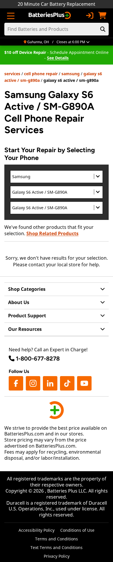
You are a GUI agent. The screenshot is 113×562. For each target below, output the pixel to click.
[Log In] (89, 15)
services (12, 73)
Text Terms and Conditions (56, 547)
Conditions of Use (77, 530)
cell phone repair (41, 73)
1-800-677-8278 (38, 358)
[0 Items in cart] (102, 15)
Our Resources (25, 329)
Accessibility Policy (36, 530)
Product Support (27, 315)
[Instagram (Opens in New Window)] (33, 383)
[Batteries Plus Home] (50, 15)
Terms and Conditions (56, 539)
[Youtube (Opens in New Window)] (84, 383)
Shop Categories (26, 289)
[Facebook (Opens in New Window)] (16, 383)
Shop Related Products (52, 233)
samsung (70, 73)
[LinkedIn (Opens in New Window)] (50, 383)
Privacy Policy (57, 556)
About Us (18, 302)
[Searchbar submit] (103, 29)
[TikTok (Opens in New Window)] (67, 383)
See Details (58, 58)
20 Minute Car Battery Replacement (56, 4)
